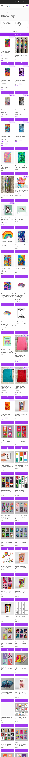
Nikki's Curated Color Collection (20, 24)
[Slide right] (26, 24)
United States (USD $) (20, 1)
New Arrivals (8, 23)
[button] (2, 6)
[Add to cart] (7, 63)
